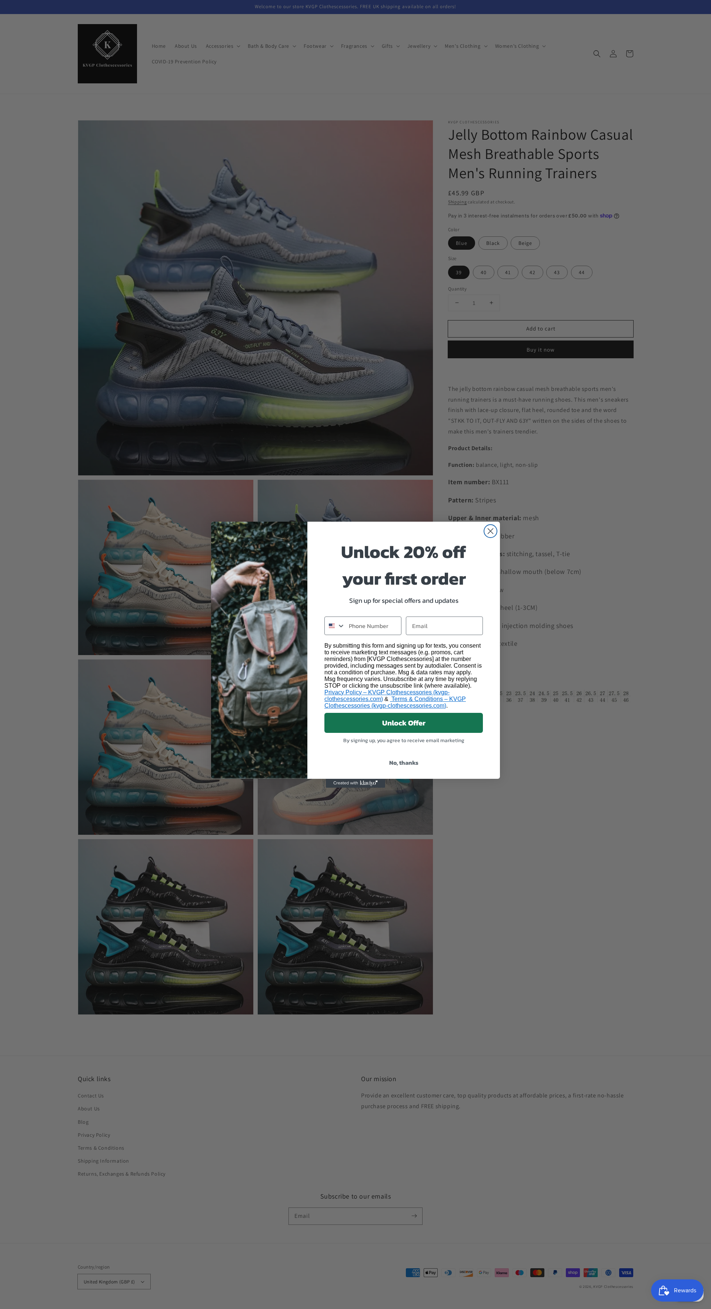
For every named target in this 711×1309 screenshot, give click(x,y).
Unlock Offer (403, 722)
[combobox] (335, 626)
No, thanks (403, 762)
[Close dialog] (490, 531)
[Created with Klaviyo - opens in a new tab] (355, 783)
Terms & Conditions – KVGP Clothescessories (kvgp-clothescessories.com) (395, 702)
